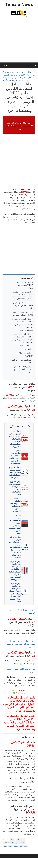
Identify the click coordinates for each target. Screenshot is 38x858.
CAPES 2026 (20, 839)
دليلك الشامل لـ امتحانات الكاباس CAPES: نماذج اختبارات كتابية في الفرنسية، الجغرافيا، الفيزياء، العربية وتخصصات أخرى (22, 324)
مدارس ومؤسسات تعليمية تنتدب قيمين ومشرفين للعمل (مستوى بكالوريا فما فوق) (15, 524)
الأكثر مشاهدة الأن (24, 298)
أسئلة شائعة (26, 349)
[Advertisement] (19, 41)
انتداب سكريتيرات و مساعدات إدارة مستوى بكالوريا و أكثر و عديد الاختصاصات (15, 457)
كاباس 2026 (23, 846)
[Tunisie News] (19, 13)
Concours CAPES (9, 843)
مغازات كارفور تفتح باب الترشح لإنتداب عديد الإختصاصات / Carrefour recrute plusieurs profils (15, 547)
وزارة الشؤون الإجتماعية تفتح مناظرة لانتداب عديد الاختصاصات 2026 (15, 488)
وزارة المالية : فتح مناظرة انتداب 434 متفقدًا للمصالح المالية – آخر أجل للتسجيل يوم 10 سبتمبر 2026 (15, 592)
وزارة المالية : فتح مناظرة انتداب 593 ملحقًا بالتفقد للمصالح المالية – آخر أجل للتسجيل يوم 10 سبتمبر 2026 (14, 570)
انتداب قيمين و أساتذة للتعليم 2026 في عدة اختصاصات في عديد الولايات (15, 472)
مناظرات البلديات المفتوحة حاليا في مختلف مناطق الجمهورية (15, 504)
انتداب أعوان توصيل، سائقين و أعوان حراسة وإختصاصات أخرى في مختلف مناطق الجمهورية (15, 439)
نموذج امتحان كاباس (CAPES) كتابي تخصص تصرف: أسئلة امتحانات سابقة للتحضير (21, 644)
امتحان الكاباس (16, 406)
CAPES (25, 192)
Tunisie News (19, 4)
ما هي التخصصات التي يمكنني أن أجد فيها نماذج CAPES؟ (23, 369)
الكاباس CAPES (20, 843)
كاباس (16, 846)
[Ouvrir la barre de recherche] (35, 65)
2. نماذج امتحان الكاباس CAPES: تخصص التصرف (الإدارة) (23, 305)
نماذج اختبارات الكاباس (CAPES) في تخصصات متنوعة (23, 285)
